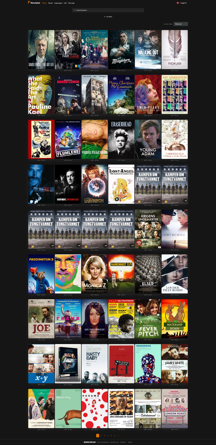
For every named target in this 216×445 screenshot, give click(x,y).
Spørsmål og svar (114, 442)
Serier (50, 3)
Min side (71, 3)
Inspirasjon (58, 3)
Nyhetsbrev (123, 442)
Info (65, 3)
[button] (178, 3)
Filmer (44, 3)
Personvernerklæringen (103, 442)
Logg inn (183, 3)
